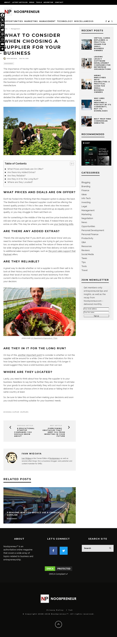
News (84, 222)
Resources (86, 246)
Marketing (31, 21)
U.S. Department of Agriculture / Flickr (44, 338)
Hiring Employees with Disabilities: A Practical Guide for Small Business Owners (102, 83)
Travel (84, 270)
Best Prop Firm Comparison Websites (102, 121)
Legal (84, 206)
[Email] (2, 44)
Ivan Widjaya (12, 58)
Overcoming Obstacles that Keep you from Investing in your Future (54, 432)
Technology (65, 21)
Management (47, 21)
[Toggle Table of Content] (70, 164)
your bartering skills (63, 224)
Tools (39, 2)
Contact (59, 2)
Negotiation (87, 218)
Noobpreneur (54, 458)
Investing (85, 202)
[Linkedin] (2, 24)
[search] (110, 548)
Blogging (85, 182)
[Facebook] (2, 15)
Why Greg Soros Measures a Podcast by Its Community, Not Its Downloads (102, 104)
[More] (2, 48)
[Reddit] (2, 29)
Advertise (48, 2)
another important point (30, 355)
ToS (70, 610)
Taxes (84, 258)
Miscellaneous (84, 21)
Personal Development (92, 230)
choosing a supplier (11, 412)
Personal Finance (89, 234)
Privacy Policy (55, 610)
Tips (83, 262)
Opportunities (13, 21)
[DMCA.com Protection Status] (58, 571)
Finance (85, 190)
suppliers (24, 412)
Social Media (87, 254)
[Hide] (1, 53)
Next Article (56, 425)
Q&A (83, 242)
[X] (2, 20)
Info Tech (86, 198)
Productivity (87, 238)
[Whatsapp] (2, 39)
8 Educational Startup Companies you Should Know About (24, 432)
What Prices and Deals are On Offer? (25, 169)
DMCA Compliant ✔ (58, 574)
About (7, 2)
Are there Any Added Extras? (21, 172)
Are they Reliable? (16, 175)
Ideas (31, 2)
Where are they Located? (20, 182)
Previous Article (25, 425)
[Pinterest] (2, 34)
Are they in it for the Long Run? (22, 179)
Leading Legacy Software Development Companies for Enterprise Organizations (102, 63)
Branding (85, 186)
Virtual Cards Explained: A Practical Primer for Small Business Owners (102, 44)
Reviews (85, 250)
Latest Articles (20, 2)
